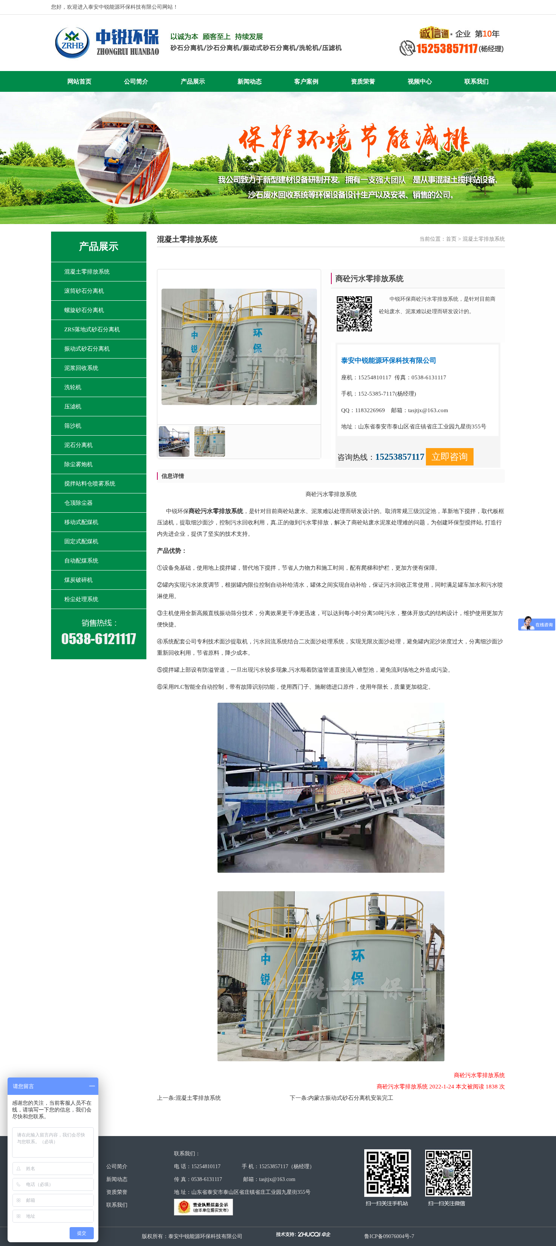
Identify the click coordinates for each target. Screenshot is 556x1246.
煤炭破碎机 (78, 580)
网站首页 (79, 81)
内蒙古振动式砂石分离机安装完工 (350, 1098)
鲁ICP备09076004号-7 (389, 1236)
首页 (451, 239)
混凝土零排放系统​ (198, 1098)
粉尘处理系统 (81, 599)
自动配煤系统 (81, 561)
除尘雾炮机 (78, 464)
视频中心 (420, 81)
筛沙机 (72, 426)
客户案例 (306, 81)
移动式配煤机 (81, 522)
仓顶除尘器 (78, 503)
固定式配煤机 (81, 541)
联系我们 (476, 81)
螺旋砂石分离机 (84, 310)
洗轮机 (72, 387)
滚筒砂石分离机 (84, 291)
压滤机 (72, 406)
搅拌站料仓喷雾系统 (89, 484)
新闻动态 (250, 81)
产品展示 (193, 81)
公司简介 (136, 81)
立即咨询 (450, 457)
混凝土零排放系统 (87, 272)
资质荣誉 (363, 81)
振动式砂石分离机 (87, 349)
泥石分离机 (78, 445)
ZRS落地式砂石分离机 (92, 329)
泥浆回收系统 (81, 368)
